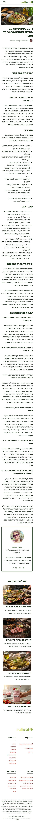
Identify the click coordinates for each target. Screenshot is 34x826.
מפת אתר (13, 749)
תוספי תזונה (13, 788)
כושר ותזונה (13, 777)
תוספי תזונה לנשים (28, 783)
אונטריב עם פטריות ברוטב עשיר (18, 640)
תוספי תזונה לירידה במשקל (26, 780)
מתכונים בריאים (12, 786)
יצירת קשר (13, 747)
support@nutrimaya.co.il (26, 744)
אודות (14, 744)
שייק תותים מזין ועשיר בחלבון (19, 706)
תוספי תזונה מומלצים (27, 788)
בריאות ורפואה (12, 783)
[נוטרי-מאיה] (27, 2)
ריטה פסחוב (23, 41)
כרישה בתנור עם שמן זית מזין (19, 673)
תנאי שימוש (13, 752)
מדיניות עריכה (12, 758)
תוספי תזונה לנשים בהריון (26, 786)
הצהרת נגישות (12, 763)
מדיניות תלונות (12, 760)
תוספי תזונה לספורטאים (27, 777)
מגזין (14, 791)
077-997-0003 (29, 748)
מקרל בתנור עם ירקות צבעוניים (18, 606)
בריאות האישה (12, 780)
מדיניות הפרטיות (12, 755)
